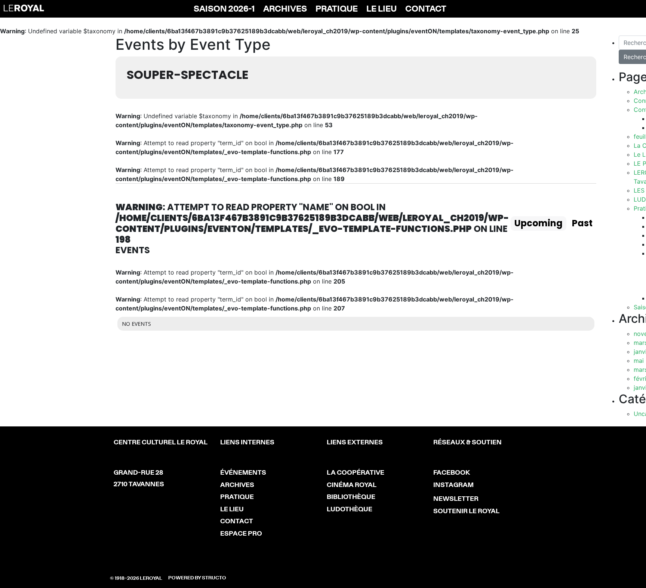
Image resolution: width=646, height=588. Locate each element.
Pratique (337, 9)
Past (582, 223)
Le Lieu (381, 9)
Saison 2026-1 (224, 9)
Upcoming (538, 223)
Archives (285, 9)
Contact (425, 9)
